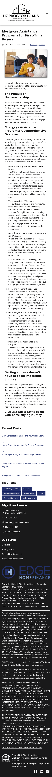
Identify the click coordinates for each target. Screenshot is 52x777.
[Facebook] (35, 771)
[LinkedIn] (41, 771)
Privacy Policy (8, 549)
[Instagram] (47, 771)
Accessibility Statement (12, 554)
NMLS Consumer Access (12, 558)
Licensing (6, 545)
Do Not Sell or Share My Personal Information (22, 747)
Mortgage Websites (20, 763)
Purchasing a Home (37, 45)
